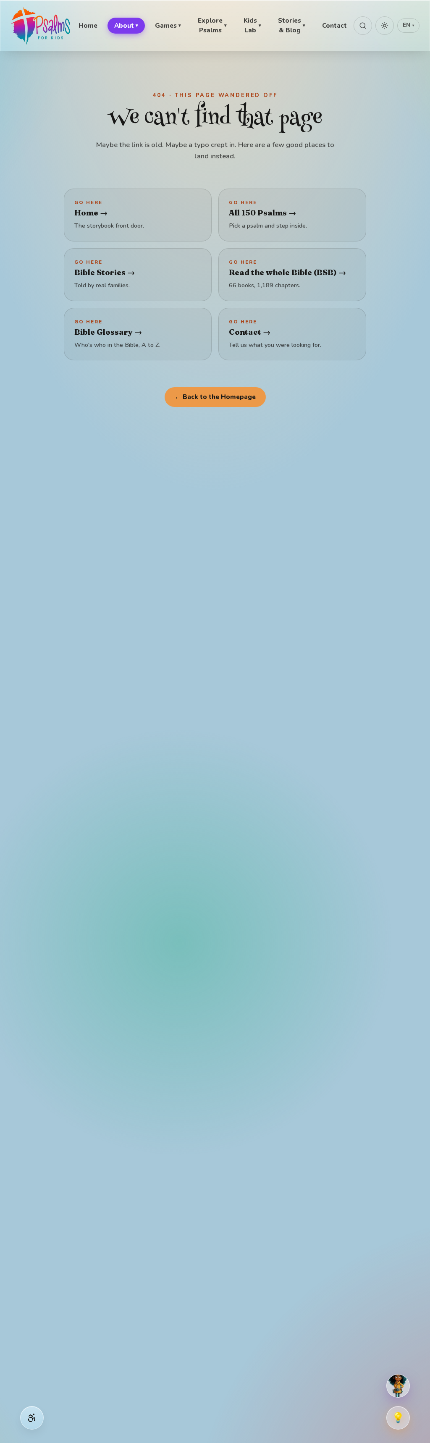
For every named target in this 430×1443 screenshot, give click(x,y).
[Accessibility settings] (32, 1418)
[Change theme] (384, 25)
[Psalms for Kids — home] (41, 25)
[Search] (363, 25)
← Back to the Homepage (215, 397)
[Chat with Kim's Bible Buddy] (398, 1386)
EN (408, 25)
